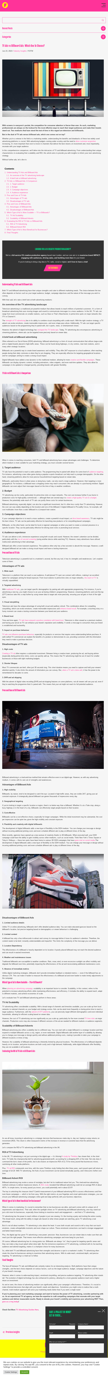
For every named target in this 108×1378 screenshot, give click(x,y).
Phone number (82, 1333)
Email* (51, 1333)
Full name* (62, 1324)
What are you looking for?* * (57, 1342)
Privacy (43, 1352)
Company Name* (83, 1324)
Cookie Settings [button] (11, 1372)
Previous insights (12, 1332)
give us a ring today (10, 1302)
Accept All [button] (24, 1372)
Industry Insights (20, 51)
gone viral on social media (85, 840)
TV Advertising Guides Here (27, 1310)
